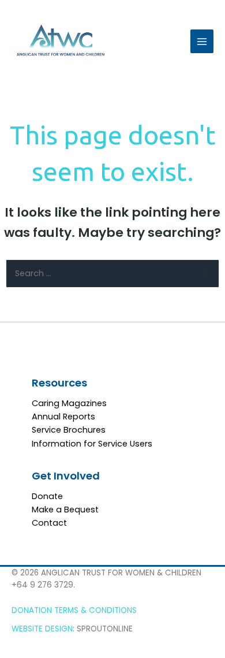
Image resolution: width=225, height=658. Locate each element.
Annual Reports (63, 416)
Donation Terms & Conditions (74, 610)
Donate (47, 496)
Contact (49, 523)
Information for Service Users (92, 443)
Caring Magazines (69, 403)
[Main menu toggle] (201, 41)
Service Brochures (69, 430)
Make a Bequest (65, 509)
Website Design (42, 628)
